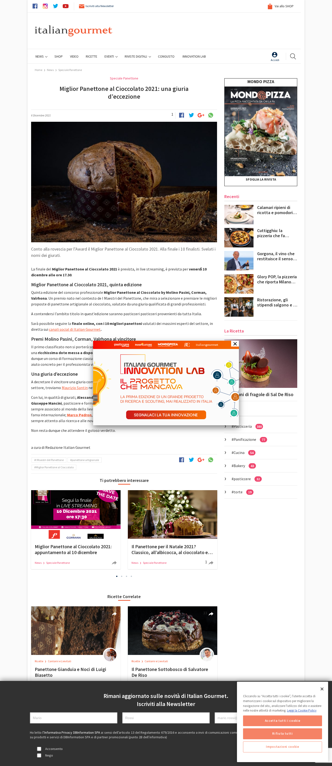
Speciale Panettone (70, 70)
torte (243, 491)
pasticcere (247, 478)
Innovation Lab (194, 56)
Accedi (275, 60)
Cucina (243, 452)
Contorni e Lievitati (59, 661)
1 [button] (116, 576)
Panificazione (249, 439)
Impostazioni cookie (282, 747)
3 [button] (126, 576)
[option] (75, 530)
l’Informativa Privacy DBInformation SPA (72, 732)
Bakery (244, 465)
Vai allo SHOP (284, 6)
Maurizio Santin (75, 387)
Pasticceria (248, 426)
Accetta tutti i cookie (282, 721)
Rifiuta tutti (282, 734)
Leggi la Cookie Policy (301, 710)
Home (38, 70)
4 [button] (131, 576)
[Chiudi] (322, 689)
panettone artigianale (85, 460)
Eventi (110, 56)
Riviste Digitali (136, 56)
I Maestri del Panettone (50, 460)
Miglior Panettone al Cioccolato (55, 467)
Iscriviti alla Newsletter (100, 6)
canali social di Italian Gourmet (75, 329)
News (39, 56)
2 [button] (121, 576)
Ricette (39, 661)
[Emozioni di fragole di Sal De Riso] (260, 363)
